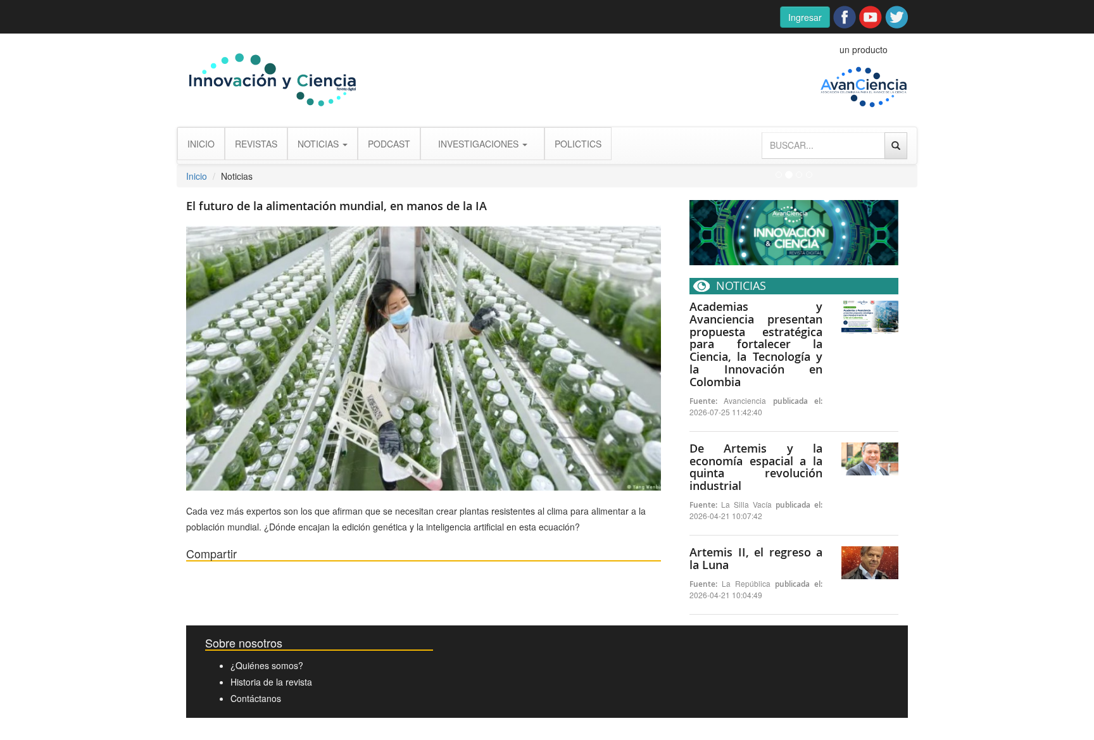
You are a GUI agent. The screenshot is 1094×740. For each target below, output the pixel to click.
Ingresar (805, 17)
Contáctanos (255, 698)
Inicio (196, 176)
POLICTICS (578, 143)
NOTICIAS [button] (319, 143)
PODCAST (389, 143)
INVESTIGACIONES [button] (479, 143)
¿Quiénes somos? (266, 665)
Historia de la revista (271, 681)
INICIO (201, 143)
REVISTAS (256, 143)
